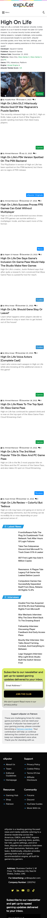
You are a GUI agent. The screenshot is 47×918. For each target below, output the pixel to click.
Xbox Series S (36, 57)
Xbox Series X (24, 57)
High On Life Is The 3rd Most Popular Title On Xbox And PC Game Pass (23, 455)
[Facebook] (7, 890)
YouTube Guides (34, 803)
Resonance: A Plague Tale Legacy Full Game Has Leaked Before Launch (30, 572)
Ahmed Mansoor (10, 153)
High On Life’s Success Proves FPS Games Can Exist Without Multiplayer (22, 208)
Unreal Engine (12, 65)
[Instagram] (28, 890)
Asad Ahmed (8, 499)
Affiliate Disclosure (32, 778)
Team (8, 768)
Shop (8, 799)
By (3, 100)
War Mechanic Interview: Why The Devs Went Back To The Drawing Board (30, 617)
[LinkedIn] (18, 890)
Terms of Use (33, 773)
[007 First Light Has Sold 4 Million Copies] (9, 561)
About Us (10, 764)
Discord (30, 799)
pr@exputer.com (32, 878)
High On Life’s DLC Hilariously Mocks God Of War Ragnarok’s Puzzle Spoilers (19, 107)
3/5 (20, 68)
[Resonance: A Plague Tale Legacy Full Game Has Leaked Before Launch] (9, 573)
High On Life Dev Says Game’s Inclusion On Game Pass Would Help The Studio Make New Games (23, 262)
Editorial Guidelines (11, 774)
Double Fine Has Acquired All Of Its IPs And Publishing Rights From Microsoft (31, 606)
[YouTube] (23, 890)
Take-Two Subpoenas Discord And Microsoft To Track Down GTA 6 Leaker (30, 549)
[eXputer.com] (23, 5)
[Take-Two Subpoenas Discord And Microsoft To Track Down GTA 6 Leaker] (9, 549)
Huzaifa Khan (8, 100)
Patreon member (24, 729)
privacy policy (10, 704)
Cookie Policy (33, 768)
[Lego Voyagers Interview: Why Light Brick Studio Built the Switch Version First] (9, 657)
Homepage (11, 780)
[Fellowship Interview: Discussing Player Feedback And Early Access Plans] (9, 629)
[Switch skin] (43, 12)
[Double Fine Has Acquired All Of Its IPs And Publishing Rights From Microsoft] (9, 606)
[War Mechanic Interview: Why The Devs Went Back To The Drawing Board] (9, 618)
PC (5, 60)
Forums (30, 795)
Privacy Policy (33, 764)
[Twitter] (12, 890)
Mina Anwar (8, 306)
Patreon (10, 803)
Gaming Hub (12, 795)
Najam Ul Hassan (10, 254)
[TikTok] (33, 890)
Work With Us (33, 808)
